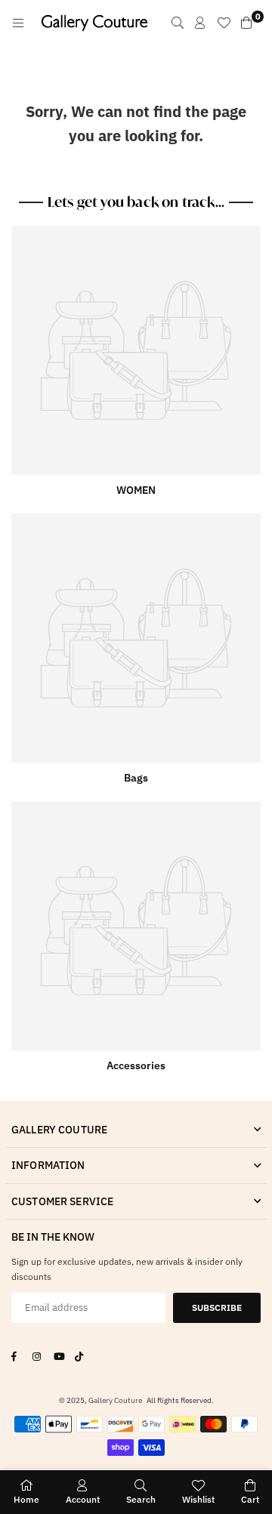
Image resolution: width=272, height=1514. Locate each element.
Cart (250, 1499)
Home (26, 1499)
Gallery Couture (115, 1400)
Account (83, 1499)
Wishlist (198, 1499)
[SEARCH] (177, 22)
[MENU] (18, 22)
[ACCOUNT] (200, 22)
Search (141, 1499)
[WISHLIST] (224, 22)
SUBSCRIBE (217, 1307)
